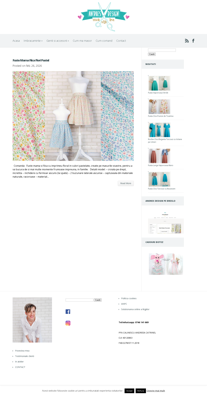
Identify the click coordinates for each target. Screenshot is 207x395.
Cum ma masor (82, 40)
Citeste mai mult (156, 391)
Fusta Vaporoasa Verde (158, 92)
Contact (121, 40)
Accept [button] (129, 390)
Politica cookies (129, 298)
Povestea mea (22, 350)
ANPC (124, 303)
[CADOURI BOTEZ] (166, 274)
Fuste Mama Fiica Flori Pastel (31, 60)
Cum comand (104, 40)
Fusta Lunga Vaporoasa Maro (160, 165)
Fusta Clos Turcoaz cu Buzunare (161, 188)
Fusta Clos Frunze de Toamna (160, 116)
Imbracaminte (33, 40)
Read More (125, 183)
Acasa (16, 40)
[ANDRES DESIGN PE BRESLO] (166, 232)
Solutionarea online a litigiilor (135, 309)
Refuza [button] (140, 390)
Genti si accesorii (58, 40)
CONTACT (20, 367)
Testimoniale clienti (24, 356)
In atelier (19, 361)
